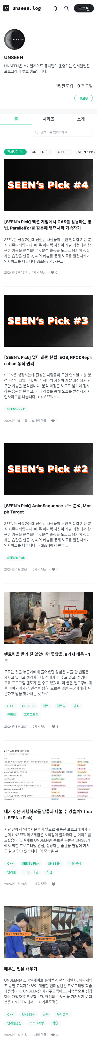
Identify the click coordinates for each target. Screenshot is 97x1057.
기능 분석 (75, 863)
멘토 (46, 706)
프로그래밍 (31, 872)
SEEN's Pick (16, 409)
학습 (49, 872)
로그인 (84, 8)
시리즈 (48, 119)
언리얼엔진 (14, 1023)
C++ (64, 152)
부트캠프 (62, 1014)
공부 (46, 1014)
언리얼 (11, 715)
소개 (81, 119)
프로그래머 (31, 715)
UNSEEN (13, 57)
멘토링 (61, 706)
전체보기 (15, 152)
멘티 (76, 706)
